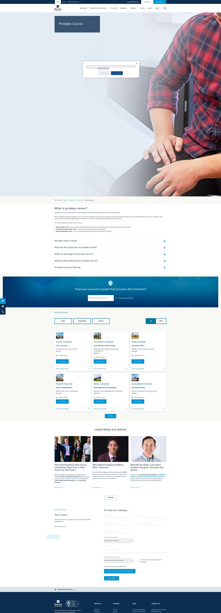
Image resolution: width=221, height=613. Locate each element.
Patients (58, 2)
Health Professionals (73, 2)
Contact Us (147, 2)
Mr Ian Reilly (158, 476)
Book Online (62, 361)
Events (115, 611)
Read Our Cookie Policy (103, 68)
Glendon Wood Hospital (146, 476)
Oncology (80, 200)
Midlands (82, 321)
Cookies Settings (104, 73)
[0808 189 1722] (3, 312)
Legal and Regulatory (138, 610)
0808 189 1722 (134, 2)
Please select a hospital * (111, 537)
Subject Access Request (159, 610)
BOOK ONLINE (159, 2)
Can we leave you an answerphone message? (150, 561)
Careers (64, 2)
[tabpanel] (110, 370)
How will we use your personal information (120, 571)
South (101, 321)
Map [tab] (161, 321)
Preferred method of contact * (112, 557)
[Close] (137, 63)
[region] (111, 69)
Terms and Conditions (138, 611)
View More (110, 416)
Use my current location (126, 298)
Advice (115, 610)
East (63, 321)
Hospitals (97, 611)
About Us (97, 610)
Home (66, 200)
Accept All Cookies (117, 73)
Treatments (72, 200)
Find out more (59, 487)
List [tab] (151, 321)
